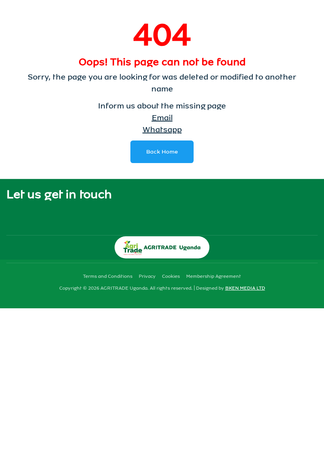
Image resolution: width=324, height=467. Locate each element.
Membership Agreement (213, 276)
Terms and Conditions (107, 276)
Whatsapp (162, 129)
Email (162, 117)
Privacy (147, 276)
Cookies (171, 276)
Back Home (162, 152)
